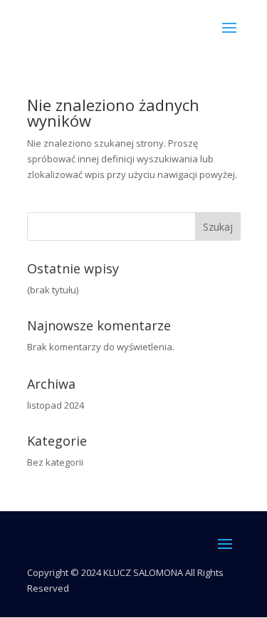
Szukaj (218, 227)
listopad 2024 (55, 405)
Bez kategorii (55, 462)
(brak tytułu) (52, 289)
